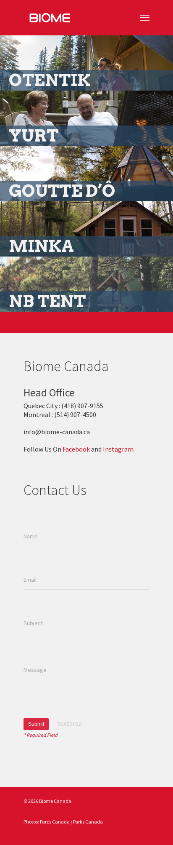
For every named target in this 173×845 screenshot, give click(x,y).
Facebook (76, 449)
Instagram (118, 449)
